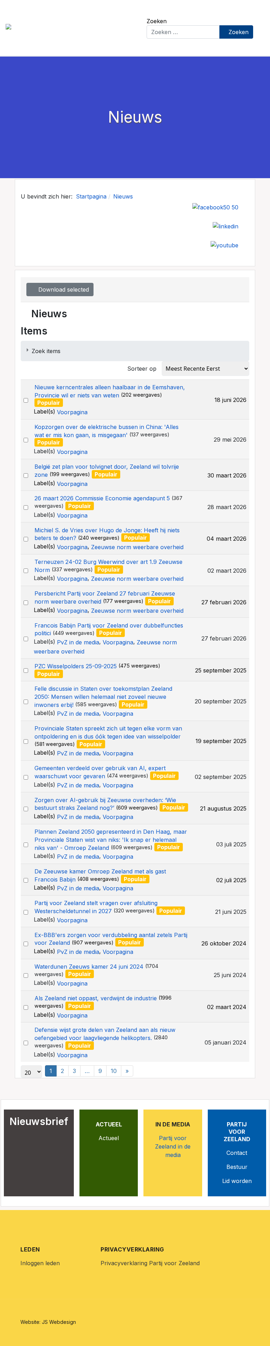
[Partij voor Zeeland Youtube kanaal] (224, 244)
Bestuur (237, 1166)
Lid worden (237, 1180)
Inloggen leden (40, 1263)
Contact (236, 1152)
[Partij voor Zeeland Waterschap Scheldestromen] (70, 27)
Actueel (108, 1138)
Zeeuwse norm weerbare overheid (137, 547)
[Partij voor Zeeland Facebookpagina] (215, 206)
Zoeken (157, 21)
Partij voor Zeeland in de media (173, 1146)
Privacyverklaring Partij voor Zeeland (150, 1263)
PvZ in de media (78, 642)
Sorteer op (141, 368)
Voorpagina (72, 412)
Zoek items (46, 351)
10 (114, 1070)
